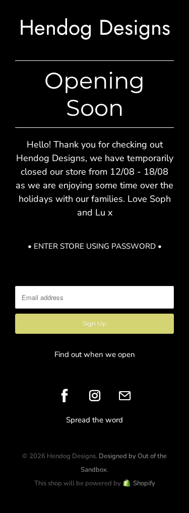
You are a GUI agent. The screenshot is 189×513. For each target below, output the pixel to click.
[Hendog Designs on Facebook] (64, 395)
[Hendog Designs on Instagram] (94, 395)
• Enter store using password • (95, 246)
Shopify (144, 483)
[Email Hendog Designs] (125, 395)
